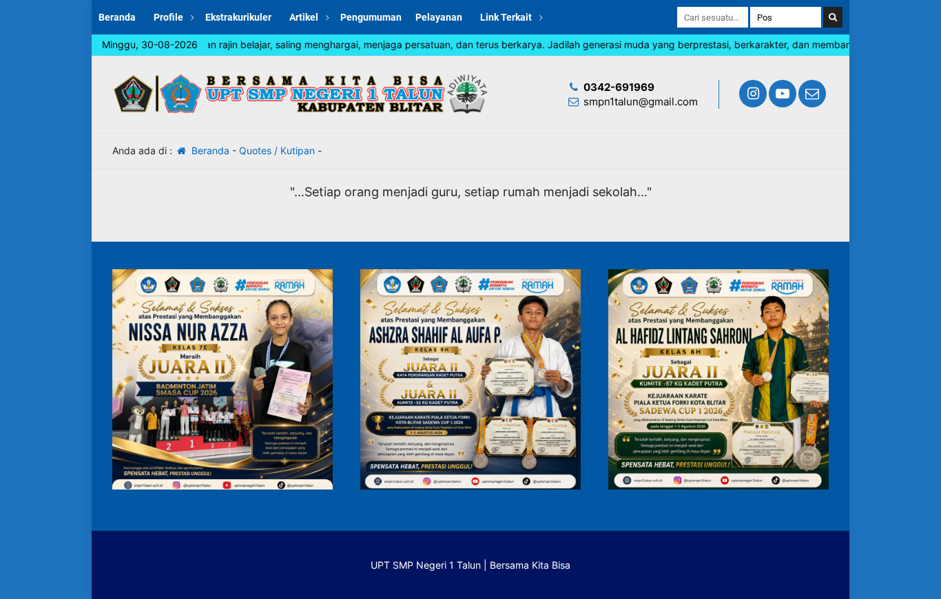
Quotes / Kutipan (277, 150)
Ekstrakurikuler (238, 17)
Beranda (117, 17)
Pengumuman (371, 17)
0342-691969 (618, 87)
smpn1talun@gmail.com (640, 101)
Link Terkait (506, 17)
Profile (168, 17)
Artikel (303, 17)
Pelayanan (438, 17)
